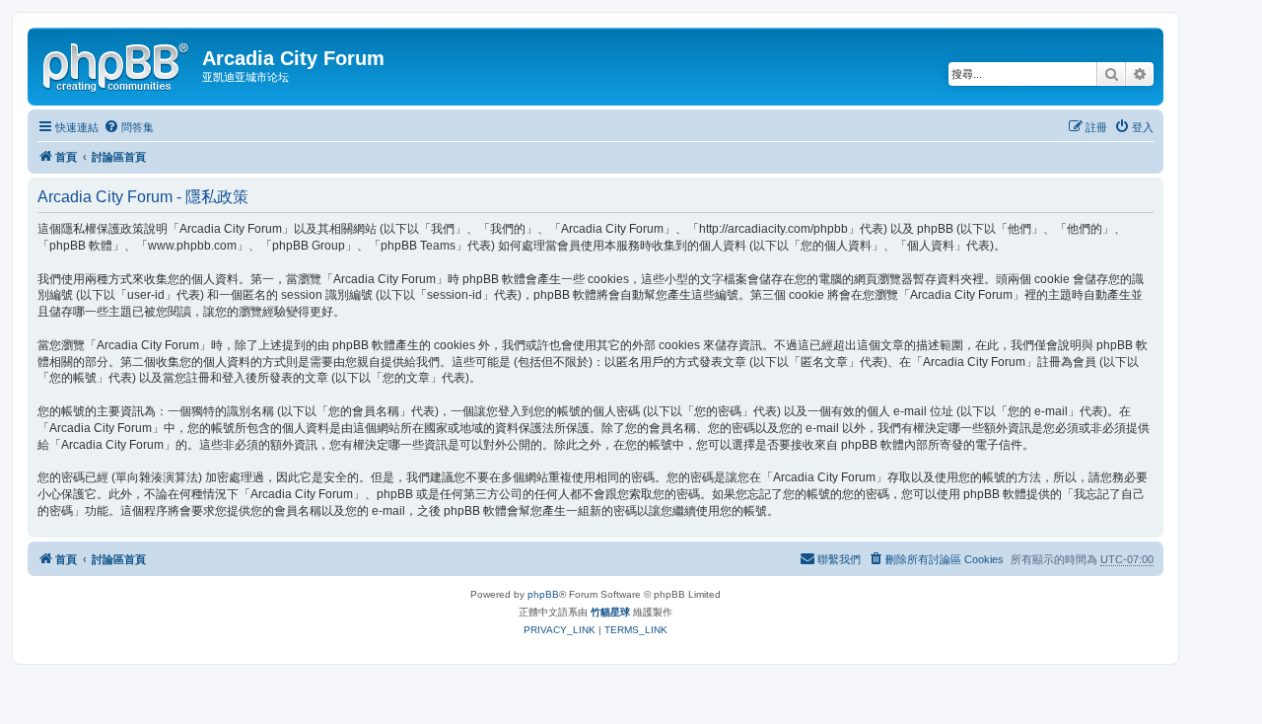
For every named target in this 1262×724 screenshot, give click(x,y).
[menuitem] (129, 127)
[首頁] (117, 64)
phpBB (543, 594)
